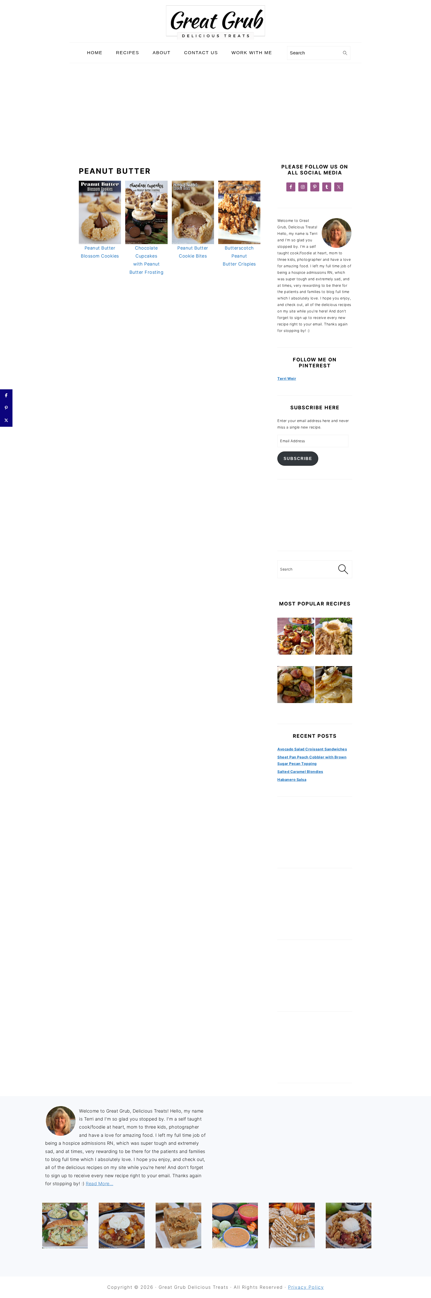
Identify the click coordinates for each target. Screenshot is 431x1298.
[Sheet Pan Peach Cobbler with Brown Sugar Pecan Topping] (121, 1225)
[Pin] (6, 408)
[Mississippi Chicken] (333, 637)
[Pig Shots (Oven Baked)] (295, 637)
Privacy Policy (306, 1287)
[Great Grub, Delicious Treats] (215, 38)
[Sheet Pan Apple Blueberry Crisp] (348, 1225)
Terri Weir (286, 378)
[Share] (6, 395)
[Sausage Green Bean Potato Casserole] (295, 685)
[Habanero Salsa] (235, 1225)
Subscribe (298, 458)
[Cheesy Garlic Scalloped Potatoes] (333, 685)
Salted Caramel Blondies (300, 771)
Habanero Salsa (291, 779)
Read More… (99, 1183)
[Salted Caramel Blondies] (178, 1225)
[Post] (6, 420)
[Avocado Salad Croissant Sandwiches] (65, 1225)
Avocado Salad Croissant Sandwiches (312, 749)
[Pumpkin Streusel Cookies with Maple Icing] (292, 1225)
